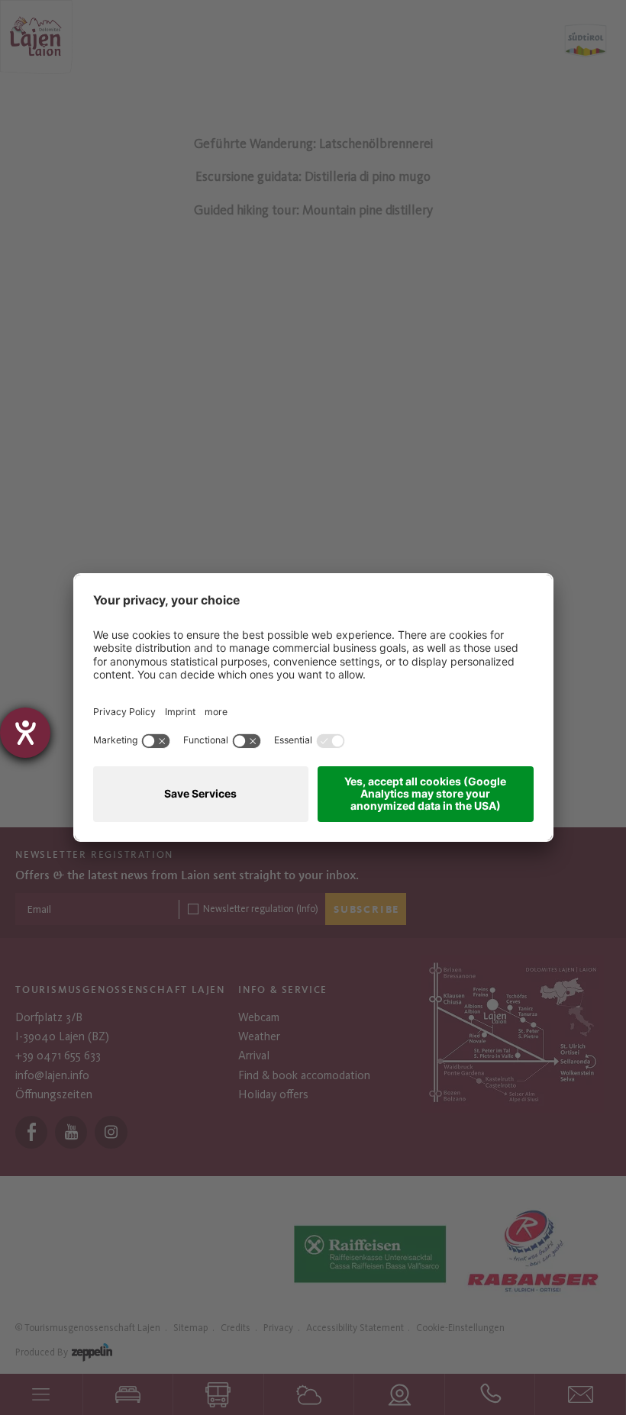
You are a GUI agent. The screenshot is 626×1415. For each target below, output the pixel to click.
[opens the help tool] (25, 733)
